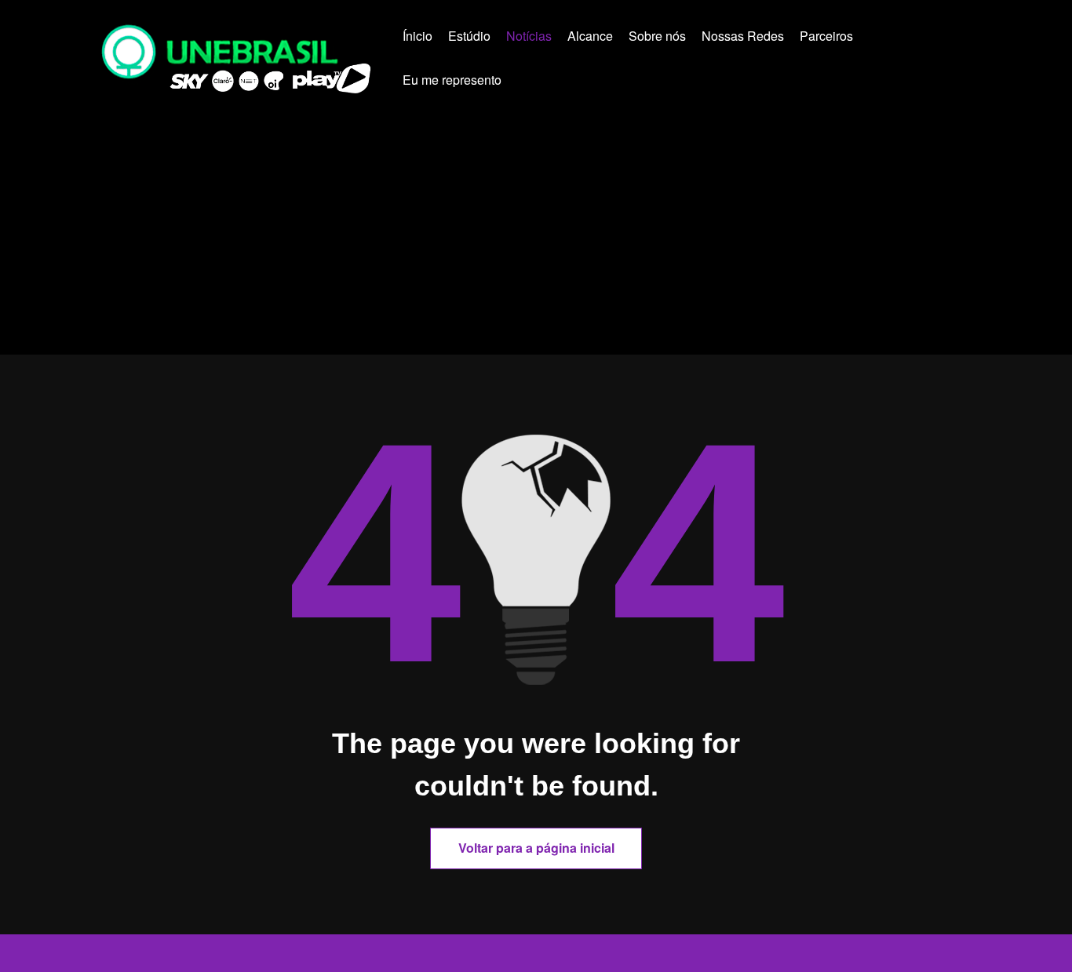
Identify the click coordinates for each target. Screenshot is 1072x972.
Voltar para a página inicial (536, 848)
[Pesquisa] (541, 82)
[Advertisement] (536, 237)
